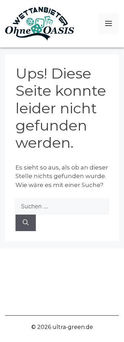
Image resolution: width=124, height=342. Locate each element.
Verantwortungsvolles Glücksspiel (62, 261)
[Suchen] (26, 223)
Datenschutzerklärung (62, 302)
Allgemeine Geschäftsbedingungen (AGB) (62, 281)
